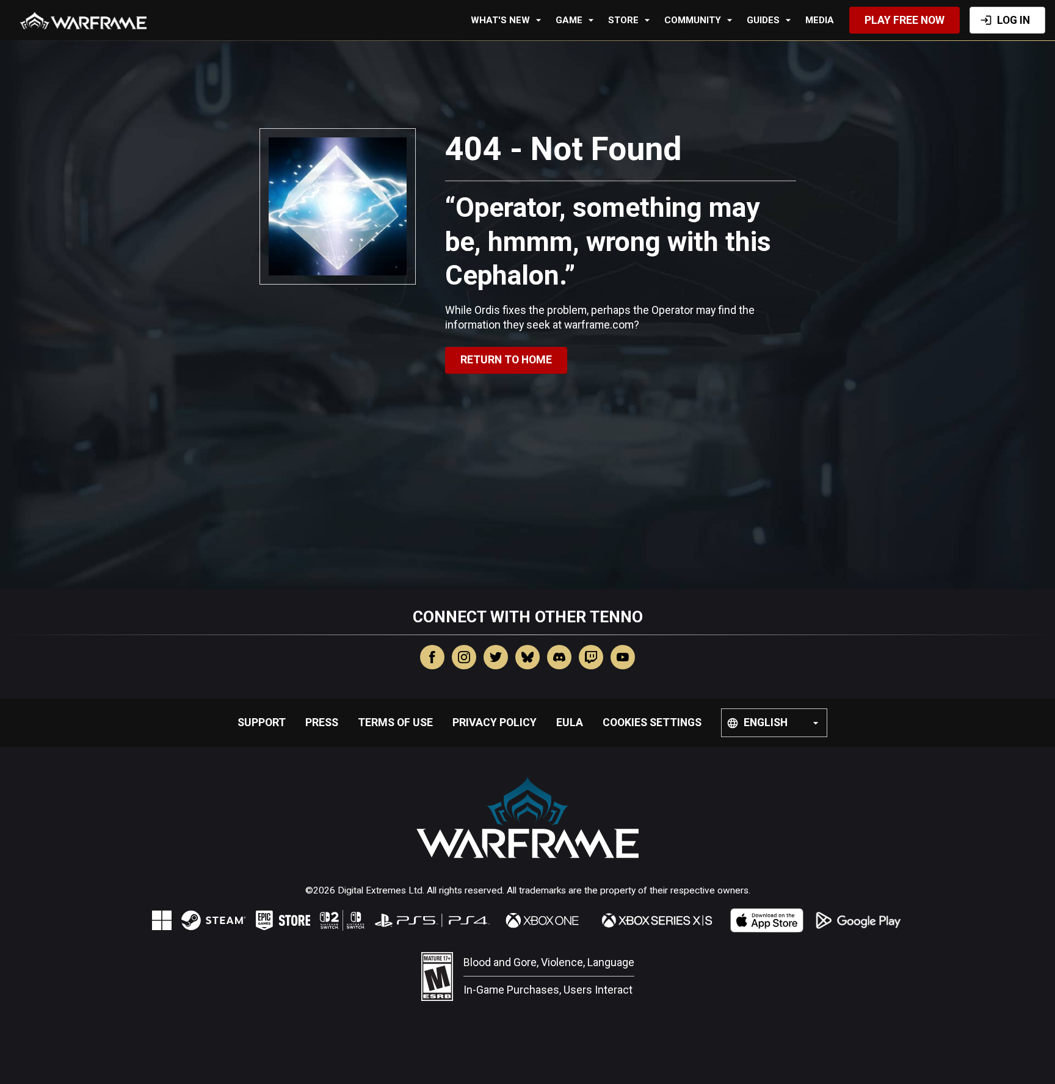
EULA (569, 722)
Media (819, 20)
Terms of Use (395, 722)
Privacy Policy (494, 722)
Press (321, 722)
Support (261, 722)
